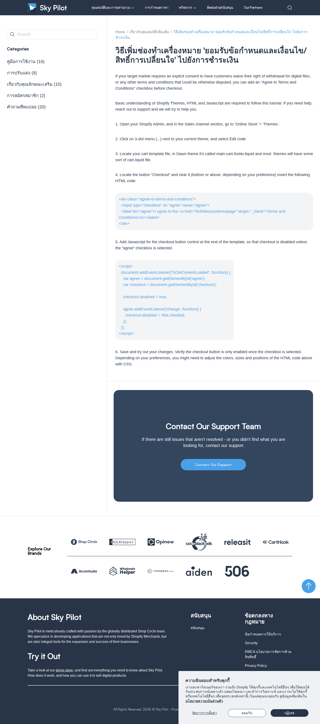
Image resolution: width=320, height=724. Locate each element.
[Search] (289, 7)
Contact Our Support (213, 464)
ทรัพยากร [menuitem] (186, 7)
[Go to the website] (84, 542)
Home (120, 32)
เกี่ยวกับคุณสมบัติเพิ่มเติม (149, 32)
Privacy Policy (256, 666)
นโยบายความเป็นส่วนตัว (204, 701)
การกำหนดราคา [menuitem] (156, 7)
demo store (64, 670)
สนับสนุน (197, 628)
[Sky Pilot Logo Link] (47, 7)
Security (251, 643)
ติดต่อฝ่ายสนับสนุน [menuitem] (220, 7)
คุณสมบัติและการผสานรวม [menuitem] (111, 7)
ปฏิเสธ (290, 713)
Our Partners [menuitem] (253, 7)
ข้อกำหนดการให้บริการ (263, 634)
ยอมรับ (247, 713)
